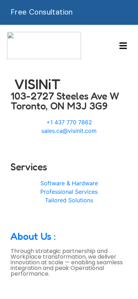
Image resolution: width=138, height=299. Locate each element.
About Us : (33, 236)
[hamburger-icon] (123, 45)
